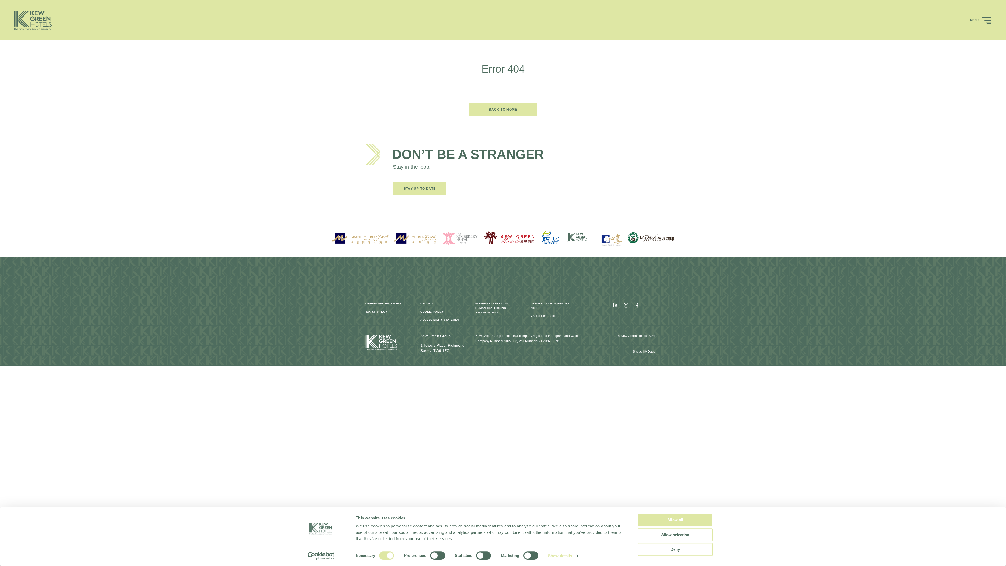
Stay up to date (420, 189)
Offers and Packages (383, 303)
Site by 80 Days (644, 351)
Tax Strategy (376, 311)
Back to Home (503, 109)
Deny (675, 549)
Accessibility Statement (440, 319)
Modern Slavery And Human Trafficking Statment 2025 (492, 308)
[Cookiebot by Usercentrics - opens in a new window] (321, 556)
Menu (975, 20)
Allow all (675, 520)
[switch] (437, 555)
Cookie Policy (432, 311)
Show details (560, 555)
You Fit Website (543, 316)
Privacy (426, 303)
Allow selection (675, 534)
